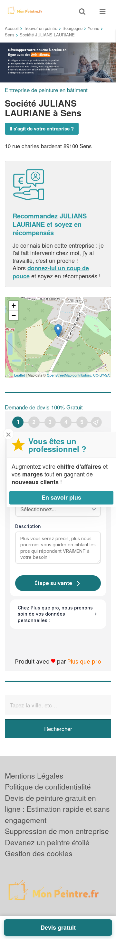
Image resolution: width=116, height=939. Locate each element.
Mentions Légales (34, 775)
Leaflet (19, 375)
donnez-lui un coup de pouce (51, 272)
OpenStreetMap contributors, (70, 375)
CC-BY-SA (101, 375)
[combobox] (55, 509)
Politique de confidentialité (48, 786)
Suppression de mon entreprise (57, 831)
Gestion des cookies (38, 853)
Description (28, 526)
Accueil (12, 28)
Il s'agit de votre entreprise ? (42, 128)
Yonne (93, 28)
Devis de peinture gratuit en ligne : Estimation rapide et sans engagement (57, 808)
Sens (10, 35)
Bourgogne (72, 28)
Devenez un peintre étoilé (47, 842)
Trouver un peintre (40, 28)
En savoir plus (61, 497)
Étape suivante (53, 583)
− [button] (14, 315)
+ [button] (14, 306)
